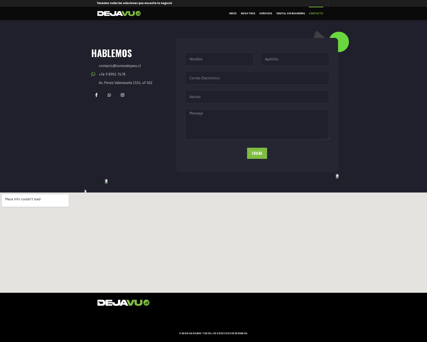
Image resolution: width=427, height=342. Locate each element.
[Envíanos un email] (332, 5)
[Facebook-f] (96, 95)
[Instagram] (122, 95)
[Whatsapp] (109, 95)
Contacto (316, 13)
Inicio (233, 13)
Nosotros (248, 13)
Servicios (265, 13)
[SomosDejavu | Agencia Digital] (119, 13)
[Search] (328, 13)
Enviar (257, 153)
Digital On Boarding (290, 13)
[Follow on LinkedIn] (2, 322)
